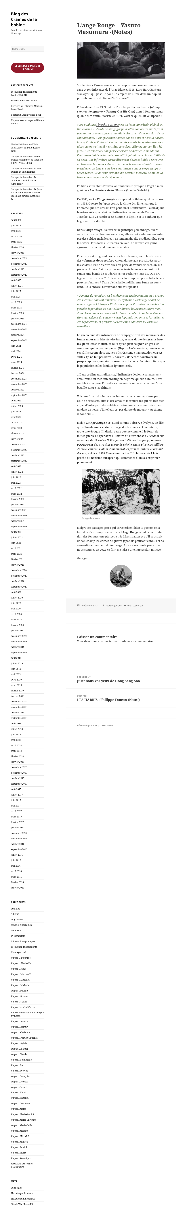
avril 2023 (16, 422)
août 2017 (16, 789)
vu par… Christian (20, 1032)
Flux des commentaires (23, 1198)
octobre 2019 (17, 647)
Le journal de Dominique (24, 946)
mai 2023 (16, 417)
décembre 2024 (19, 323)
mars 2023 (16, 428)
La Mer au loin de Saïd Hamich (26, 170)
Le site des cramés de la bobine (27, 67)
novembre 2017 (19, 772)
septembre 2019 (19, 652)
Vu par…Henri (18, 1092)
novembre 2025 (19, 263)
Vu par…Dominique (21, 1059)
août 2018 (16, 723)
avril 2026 (16, 236)
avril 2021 (16, 548)
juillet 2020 (17, 597)
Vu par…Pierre (18, 1152)
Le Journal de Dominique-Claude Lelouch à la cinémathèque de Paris (26, 194)
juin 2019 (16, 668)
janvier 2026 (17, 252)
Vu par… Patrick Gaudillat (24, 1037)
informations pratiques (23, 941)
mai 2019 (16, 674)
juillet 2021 (17, 537)
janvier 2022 (17, 504)
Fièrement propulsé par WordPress (95, 725)
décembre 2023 (19, 378)
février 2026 (17, 247)
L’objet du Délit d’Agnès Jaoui (26, 114)
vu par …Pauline (19, 990)
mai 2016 (16, 865)
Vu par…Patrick (19, 1147)
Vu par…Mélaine (19, 1130)
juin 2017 (16, 800)
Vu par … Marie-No (21, 963)
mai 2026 (16, 230)
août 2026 (16, 220)
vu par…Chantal (19, 1048)
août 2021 (16, 531)
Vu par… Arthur (19, 1026)
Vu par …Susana (19, 996)
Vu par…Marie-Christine (23, 1119)
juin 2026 (16, 225)
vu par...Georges (135, 605)
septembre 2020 (19, 586)
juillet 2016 (17, 854)
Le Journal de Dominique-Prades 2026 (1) (24, 93)
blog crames (17, 919)
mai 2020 (16, 608)
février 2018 (17, 756)
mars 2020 (16, 619)
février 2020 (17, 625)
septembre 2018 (19, 718)
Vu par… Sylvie (19, 1043)
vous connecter (103, 641)
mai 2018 (16, 739)
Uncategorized (18, 952)
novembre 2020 (19, 575)
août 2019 (16, 657)
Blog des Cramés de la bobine (24, 19)
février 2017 (17, 822)
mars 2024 (16, 362)
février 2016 (17, 882)
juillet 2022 (17, 471)
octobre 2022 (17, 455)
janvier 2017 (17, 827)
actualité (15, 908)
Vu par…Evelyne (19, 1070)
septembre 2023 (19, 395)
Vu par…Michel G (20, 1136)
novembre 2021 (19, 515)
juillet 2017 (17, 794)
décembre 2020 (19, 570)
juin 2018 (16, 734)
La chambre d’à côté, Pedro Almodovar (24, 180)
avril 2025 (16, 302)
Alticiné (15, 914)
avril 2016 (16, 871)
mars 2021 (16, 553)
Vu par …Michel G (20, 979)
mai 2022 (16, 482)
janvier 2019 (17, 696)
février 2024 (17, 367)
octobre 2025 (17, 269)
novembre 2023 (19, 384)
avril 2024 (16, 356)
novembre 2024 (19, 329)
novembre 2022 (19, 449)
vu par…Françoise (20, 1076)
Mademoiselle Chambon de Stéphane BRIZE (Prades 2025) (27, 160)
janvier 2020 (17, 630)
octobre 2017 (17, 778)
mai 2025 (16, 296)
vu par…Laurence (20, 1103)
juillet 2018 (17, 729)
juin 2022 (16, 477)
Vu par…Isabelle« (20, 1097)
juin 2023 (16, 411)
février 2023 (17, 433)
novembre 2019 (19, 641)
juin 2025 (16, 291)
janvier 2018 (17, 761)
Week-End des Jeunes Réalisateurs (22, 1165)
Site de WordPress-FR (22, 1204)
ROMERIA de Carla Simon (24, 100)
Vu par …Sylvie (19, 1001)
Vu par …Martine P (21, 974)
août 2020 (16, 592)
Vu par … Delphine (20, 957)
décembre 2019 (19, 636)
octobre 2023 (17, 389)
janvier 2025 (17, 318)
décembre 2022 (19, 444)
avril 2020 (16, 614)
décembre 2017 (19, 767)
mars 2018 (16, 750)
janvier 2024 (17, 373)
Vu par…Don (17, 1065)
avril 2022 (16, 488)
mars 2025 (16, 307)
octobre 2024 (17, 334)
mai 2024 (16, 351)
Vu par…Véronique (21, 1158)
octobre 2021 (17, 521)
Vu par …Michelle (20, 985)
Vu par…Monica (19, 1141)
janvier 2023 (17, 439)
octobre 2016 (17, 844)
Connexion (16, 1187)
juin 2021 (16, 542)
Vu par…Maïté (18, 1108)
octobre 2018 (17, 712)
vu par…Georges (19, 1081)
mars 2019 (16, 685)
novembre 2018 (19, 707)
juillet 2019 (17, 663)
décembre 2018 (19, 701)
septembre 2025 (19, 274)
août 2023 (16, 400)
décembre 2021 (19, 510)
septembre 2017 (19, 783)
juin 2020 (16, 603)
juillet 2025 (17, 285)
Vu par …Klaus (18, 968)
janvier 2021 (17, 564)
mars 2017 (16, 816)
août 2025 (16, 280)
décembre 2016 (19, 833)
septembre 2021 (19, 526)
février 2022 (17, 499)
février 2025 (17, 313)
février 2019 (17, 690)
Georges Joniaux (113, 605)
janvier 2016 (17, 887)
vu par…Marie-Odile (21, 1125)
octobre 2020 (17, 581)
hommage (16, 930)
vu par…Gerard (19, 1087)
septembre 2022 (19, 460)
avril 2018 (16, 745)
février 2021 (17, 559)
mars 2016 (16, 876)
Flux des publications (22, 1193)
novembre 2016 (19, 838)
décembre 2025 (19, 258)
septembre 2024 (19, 340)
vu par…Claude (19, 1054)
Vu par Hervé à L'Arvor (23, 1007)
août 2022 (16, 466)
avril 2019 (16, 679)
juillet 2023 (17, 406)
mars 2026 (16, 241)
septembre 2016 (19, 849)
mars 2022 (16, 493)
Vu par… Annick (19, 1021)
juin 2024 (16, 345)
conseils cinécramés (21, 924)
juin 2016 (16, 860)
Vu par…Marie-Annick (22, 1114)
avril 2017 (16, 811)
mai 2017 (16, 805)
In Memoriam (18, 935)
